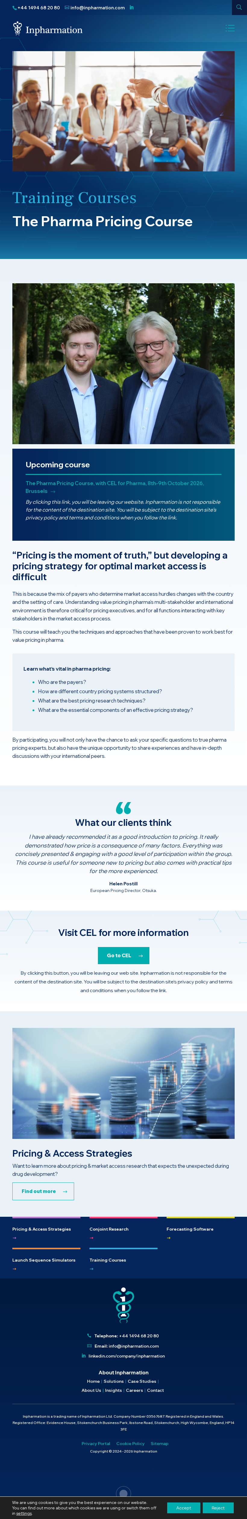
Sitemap (159, 1443)
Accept (183, 1508)
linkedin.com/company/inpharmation (127, 1356)
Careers (134, 1390)
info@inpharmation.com (134, 1346)
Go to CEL (119, 955)
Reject (218, 1508)
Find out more (39, 1191)
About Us (91, 1390)
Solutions (114, 1381)
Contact (155, 1390)
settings (24, 1513)
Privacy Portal (96, 1443)
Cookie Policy (130, 1443)
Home (93, 1381)
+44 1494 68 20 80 (139, 1336)
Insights (113, 1390)
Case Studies (142, 1381)
